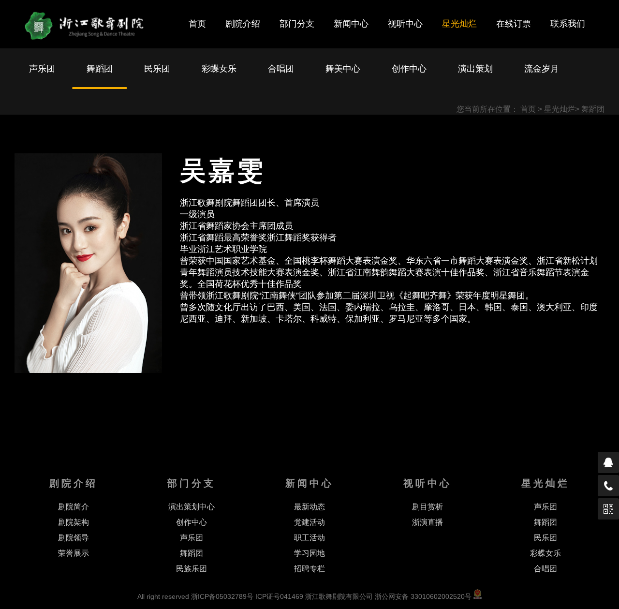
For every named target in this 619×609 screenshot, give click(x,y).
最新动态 (309, 507)
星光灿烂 (459, 24)
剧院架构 (73, 522)
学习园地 (309, 553)
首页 (197, 24)
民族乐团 (191, 568)
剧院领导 (73, 538)
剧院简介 (73, 507)
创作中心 (409, 69)
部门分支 (297, 24)
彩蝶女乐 (219, 69)
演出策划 (475, 69)
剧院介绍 (242, 24)
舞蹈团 (100, 69)
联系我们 (567, 24)
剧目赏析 (427, 507)
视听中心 (405, 24)
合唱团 (281, 69)
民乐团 (157, 69)
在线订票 (513, 24)
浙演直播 (427, 522)
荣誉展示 (73, 553)
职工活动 (309, 538)
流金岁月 (541, 69)
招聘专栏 (309, 568)
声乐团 (42, 69)
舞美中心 (342, 69)
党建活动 (309, 522)
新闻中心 (351, 24)
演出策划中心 (191, 507)
